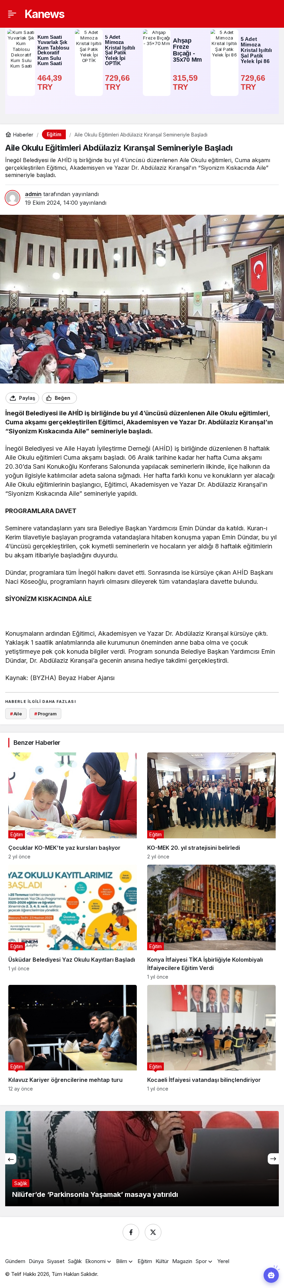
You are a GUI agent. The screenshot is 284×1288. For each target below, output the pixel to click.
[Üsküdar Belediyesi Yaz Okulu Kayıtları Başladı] (72, 922)
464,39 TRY (50, 82)
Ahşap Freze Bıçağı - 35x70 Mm (187, 50)
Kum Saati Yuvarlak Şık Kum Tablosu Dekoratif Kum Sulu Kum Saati (53, 50)
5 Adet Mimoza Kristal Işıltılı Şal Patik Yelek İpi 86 (256, 50)
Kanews (44, 14)
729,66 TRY (118, 82)
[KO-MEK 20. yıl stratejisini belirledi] (211, 805)
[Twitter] (153, 1232)
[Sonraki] (273, 1158)
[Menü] (12, 14)
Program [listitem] (45, 713)
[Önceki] (10, 1158)
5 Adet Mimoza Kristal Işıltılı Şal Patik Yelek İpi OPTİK (120, 50)
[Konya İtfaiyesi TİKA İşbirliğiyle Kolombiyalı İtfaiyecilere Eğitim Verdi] (211, 922)
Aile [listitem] (16, 713)
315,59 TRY (186, 82)
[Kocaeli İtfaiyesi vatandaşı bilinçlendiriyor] (211, 1038)
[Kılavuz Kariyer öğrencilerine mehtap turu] (72, 1038)
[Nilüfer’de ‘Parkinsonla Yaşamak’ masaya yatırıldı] (142, 1158)
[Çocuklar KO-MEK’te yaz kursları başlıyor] (72, 805)
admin (33, 194)
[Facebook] (131, 1232)
